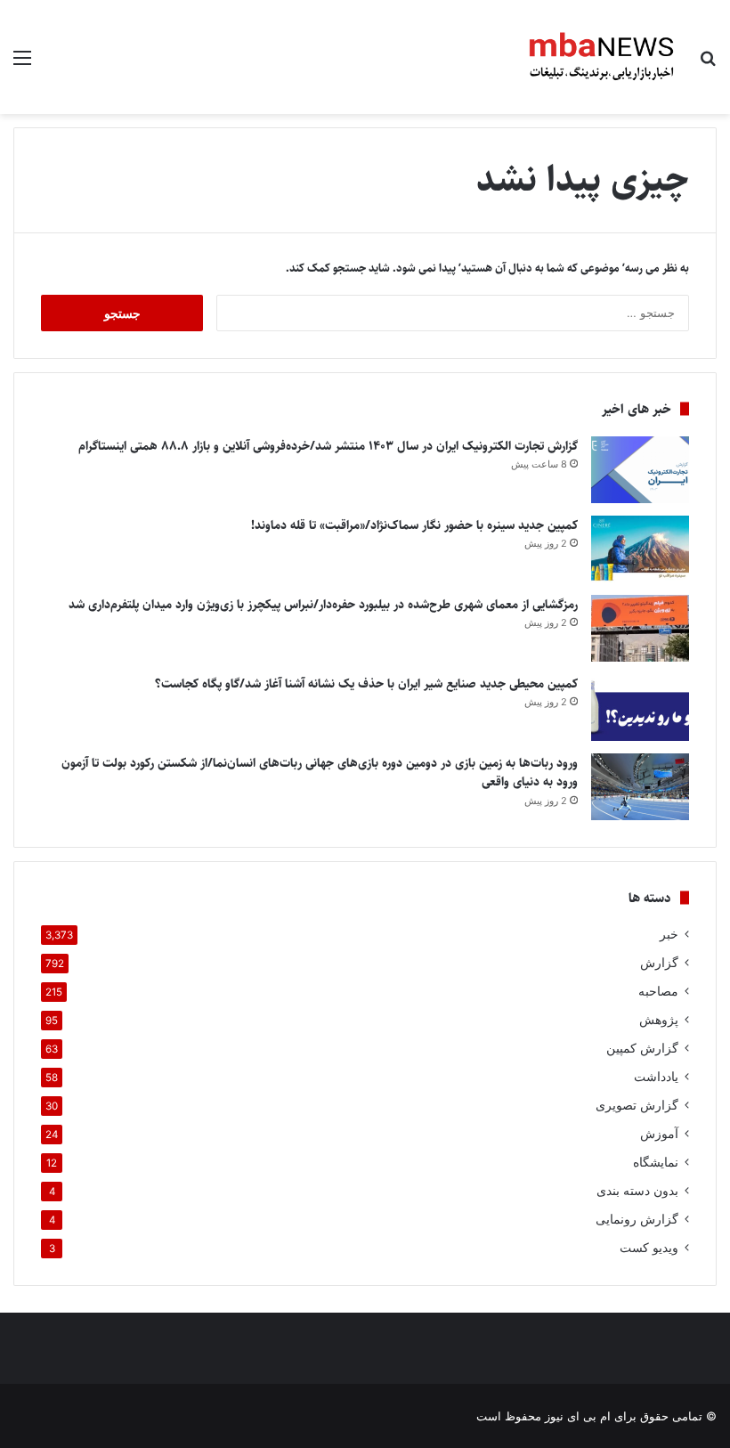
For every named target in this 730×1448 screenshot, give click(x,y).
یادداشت (656, 1077)
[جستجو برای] (708, 64)
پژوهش (658, 1020)
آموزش (659, 1134)
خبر (669, 934)
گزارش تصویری (637, 1105)
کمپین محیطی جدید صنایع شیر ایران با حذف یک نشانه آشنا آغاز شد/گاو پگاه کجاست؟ (366, 684)
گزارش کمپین (642, 1048)
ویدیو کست (649, 1248)
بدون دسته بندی (637, 1191)
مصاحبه (658, 991)
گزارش (659, 963)
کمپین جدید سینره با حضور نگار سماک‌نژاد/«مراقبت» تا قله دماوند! (414, 525)
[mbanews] (602, 57)
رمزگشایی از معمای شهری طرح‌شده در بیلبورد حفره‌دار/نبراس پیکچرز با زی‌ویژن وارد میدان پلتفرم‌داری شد (323, 604)
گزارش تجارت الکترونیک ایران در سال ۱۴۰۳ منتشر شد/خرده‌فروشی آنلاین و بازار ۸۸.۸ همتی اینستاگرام (328, 446)
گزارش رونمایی (637, 1219)
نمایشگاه (655, 1162)
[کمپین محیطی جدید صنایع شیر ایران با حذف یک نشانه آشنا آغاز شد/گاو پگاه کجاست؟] (640, 707)
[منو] (22, 64)
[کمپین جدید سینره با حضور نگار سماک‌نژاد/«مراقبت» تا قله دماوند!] (640, 549)
